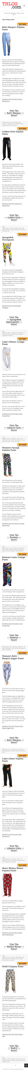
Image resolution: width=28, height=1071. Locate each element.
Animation (4, 123)
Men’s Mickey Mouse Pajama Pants (12, 869)
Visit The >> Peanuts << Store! (14, 537)
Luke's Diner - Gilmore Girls (11, 441)
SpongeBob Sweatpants (8, 238)
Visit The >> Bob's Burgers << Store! (14, 113)
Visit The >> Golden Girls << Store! (14, 217)
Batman (4, 648)
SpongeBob (20, 334)
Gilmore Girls (18, 440)
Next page (26, 1065)
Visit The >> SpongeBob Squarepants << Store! (14, 321)
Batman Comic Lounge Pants (13, 558)
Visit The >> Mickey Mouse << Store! (14, 946)
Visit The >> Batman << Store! (14, 637)
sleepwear (14, 125)
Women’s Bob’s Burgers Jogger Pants (13, 657)
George (16, 122)
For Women (8, 334)
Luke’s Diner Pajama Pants (12, 759)
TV (21, 228)
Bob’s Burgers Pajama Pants (13, 28)
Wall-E (8, 1061)
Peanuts (8, 551)
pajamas (10, 125)
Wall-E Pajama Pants (12, 966)
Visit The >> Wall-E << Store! (14, 1048)
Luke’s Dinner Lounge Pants (13, 343)
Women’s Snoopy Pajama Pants (10, 448)
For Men (21, 123)
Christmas (6, 549)
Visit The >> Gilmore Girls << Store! (14, 427)
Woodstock (21, 551)
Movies (21, 646)
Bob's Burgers (12, 123)
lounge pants (5, 125)
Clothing (17, 123)
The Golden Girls (5, 231)
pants (18, 441)
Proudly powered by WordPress (16, 1069)
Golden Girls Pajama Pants (12, 132)
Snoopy (16, 551)
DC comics (12, 648)
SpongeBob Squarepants (7, 335)
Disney (7, 958)
